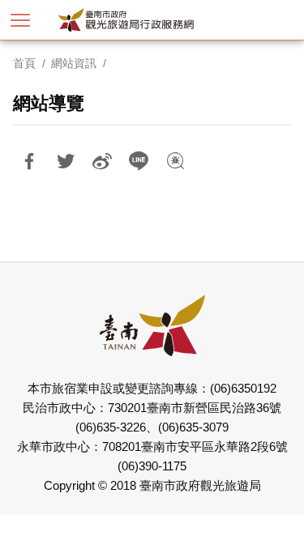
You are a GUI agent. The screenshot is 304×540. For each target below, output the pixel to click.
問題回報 (175, 161)
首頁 (24, 63)
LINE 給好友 (138, 161)
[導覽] (20, 20)
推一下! (65, 161)
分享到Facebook (29, 161)
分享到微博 (102, 161)
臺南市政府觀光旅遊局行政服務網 (152, 20)
